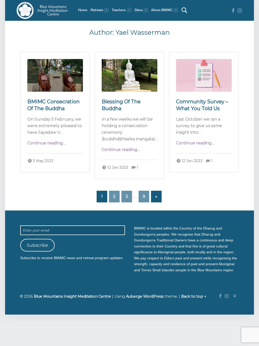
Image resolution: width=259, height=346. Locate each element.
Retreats (97, 10)
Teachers (119, 10)
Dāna (138, 10)
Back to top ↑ (193, 296)
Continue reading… (46, 143)
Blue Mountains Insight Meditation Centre (72, 296)
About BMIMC (161, 10)
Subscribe (37, 245)
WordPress (153, 296)
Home (82, 10)
